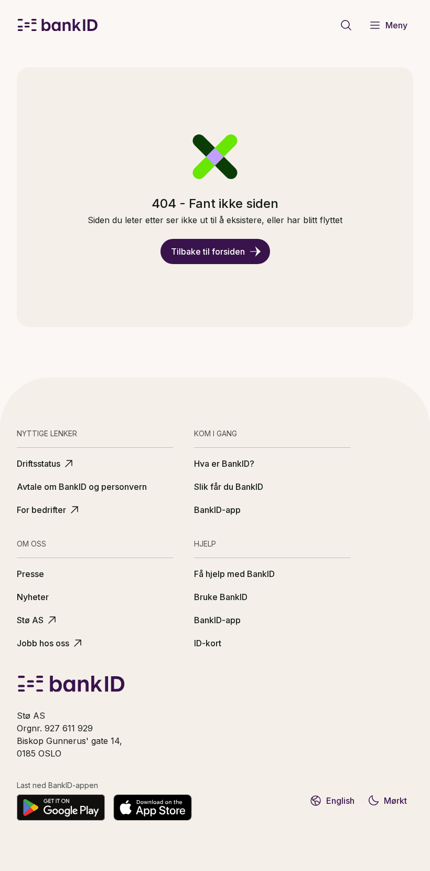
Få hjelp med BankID (234, 574)
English (340, 800)
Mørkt (395, 800)
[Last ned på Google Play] (61, 807)
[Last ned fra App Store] (152, 807)
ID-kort (207, 643)
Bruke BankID (221, 597)
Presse (30, 574)
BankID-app (217, 510)
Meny (396, 25)
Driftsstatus (38, 463)
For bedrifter (41, 510)
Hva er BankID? (224, 463)
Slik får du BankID (228, 486)
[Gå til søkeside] (346, 25)
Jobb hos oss (43, 643)
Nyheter (33, 597)
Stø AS (30, 620)
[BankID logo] (58, 25)
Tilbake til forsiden (208, 251)
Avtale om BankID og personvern (82, 486)
